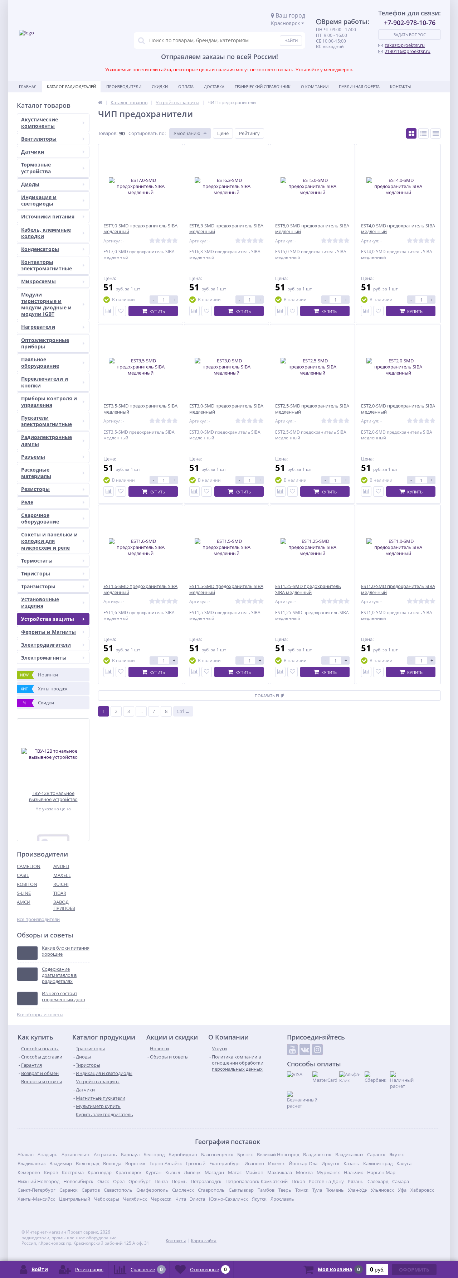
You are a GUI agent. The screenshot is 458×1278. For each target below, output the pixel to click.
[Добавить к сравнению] (108, 311)
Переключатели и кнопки (44, 382)
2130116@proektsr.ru (407, 51)
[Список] (423, 133)
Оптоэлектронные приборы (45, 343)
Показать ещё (269, 695)
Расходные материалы (36, 472)
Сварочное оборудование (40, 518)
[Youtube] (292, 1049)
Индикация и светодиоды (39, 200)
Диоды (30, 184)
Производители (123, 86)
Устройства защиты (47, 619)
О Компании (314, 86)
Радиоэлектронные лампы (46, 440)
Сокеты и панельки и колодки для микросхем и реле (49, 541)
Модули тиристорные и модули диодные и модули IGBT (46, 304)
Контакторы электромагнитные (46, 265)
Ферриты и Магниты (48, 631)
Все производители (38, 919)
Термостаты (37, 560)
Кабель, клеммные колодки (46, 233)
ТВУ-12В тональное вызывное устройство (53, 796)
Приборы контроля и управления (49, 401)
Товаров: (107, 133)
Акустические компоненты (39, 122)
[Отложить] (121, 311)
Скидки (160, 86)
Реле (27, 502)
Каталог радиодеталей (71, 86)
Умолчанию (187, 133)
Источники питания (47, 216)
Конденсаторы (40, 249)
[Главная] (100, 102)
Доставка (214, 86)
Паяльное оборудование (40, 362)
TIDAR (59, 893)
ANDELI (61, 866)
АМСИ (23, 902)
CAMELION (28, 866)
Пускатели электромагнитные (46, 421)
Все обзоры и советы (40, 1015)
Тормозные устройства (36, 167)
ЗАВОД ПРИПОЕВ (64, 905)
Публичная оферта (359, 86)
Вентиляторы (39, 138)
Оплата (186, 86)
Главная (27, 86)
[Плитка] (411, 133)
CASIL (23, 875)
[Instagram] (317, 1049)
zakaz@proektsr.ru (405, 45)
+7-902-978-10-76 (409, 22)
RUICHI (61, 884)
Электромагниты (44, 657)
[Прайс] (435, 133)
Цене (223, 133)
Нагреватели (38, 326)
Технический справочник (263, 86)
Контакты (400, 86)
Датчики (32, 151)
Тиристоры (35, 573)
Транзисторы (38, 586)
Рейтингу (249, 133)
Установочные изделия (40, 602)
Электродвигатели (46, 644)
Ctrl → (183, 711)
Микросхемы (38, 281)
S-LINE (24, 893)
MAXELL (62, 875)
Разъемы (33, 456)
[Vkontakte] (304, 1049)
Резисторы (35, 489)
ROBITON (27, 884)
